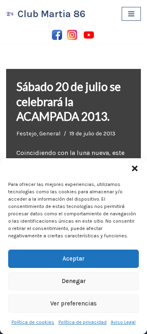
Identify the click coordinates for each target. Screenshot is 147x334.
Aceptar (73, 258)
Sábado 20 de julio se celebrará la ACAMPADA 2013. (68, 101)
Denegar (74, 281)
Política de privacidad (82, 322)
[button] (135, 168)
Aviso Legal (123, 322)
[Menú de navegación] (131, 14)
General (49, 133)
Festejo (26, 133)
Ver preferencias (73, 303)
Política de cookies (32, 322)
